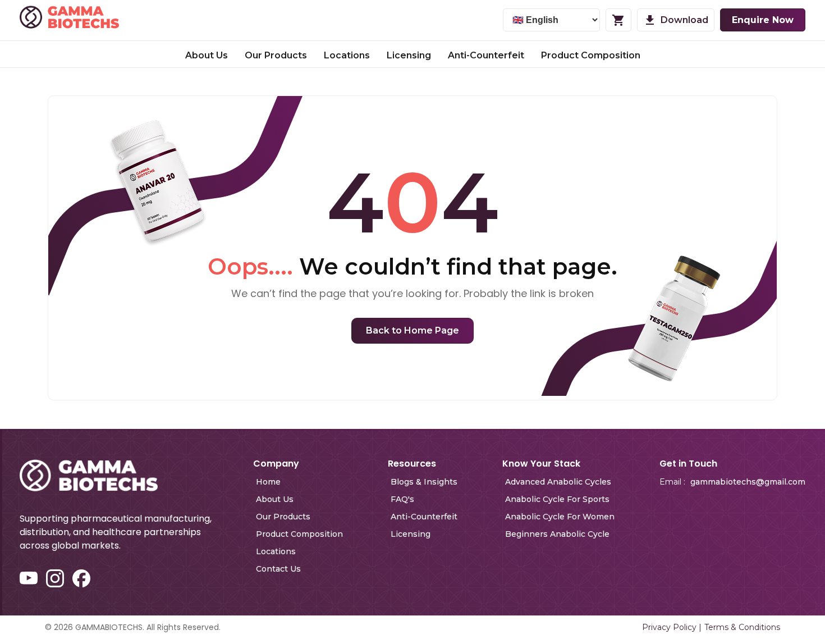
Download (684, 20)
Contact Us (278, 569)
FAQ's (402, 499)
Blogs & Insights (424, 482)
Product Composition (590, 55)
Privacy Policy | (672, 627)
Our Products (276, 55)
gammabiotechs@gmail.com (747, 482)
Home (268, 482)
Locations (347, 55)
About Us (206, 55)
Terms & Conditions (742, 627)
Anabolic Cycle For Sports (557, 499)
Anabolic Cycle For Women (560, 517)
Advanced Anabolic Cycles (558, 482)
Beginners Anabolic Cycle (557, 534)
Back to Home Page (412, 330)
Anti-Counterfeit (486, 55)
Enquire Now (763, 20)
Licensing (409, 55)
